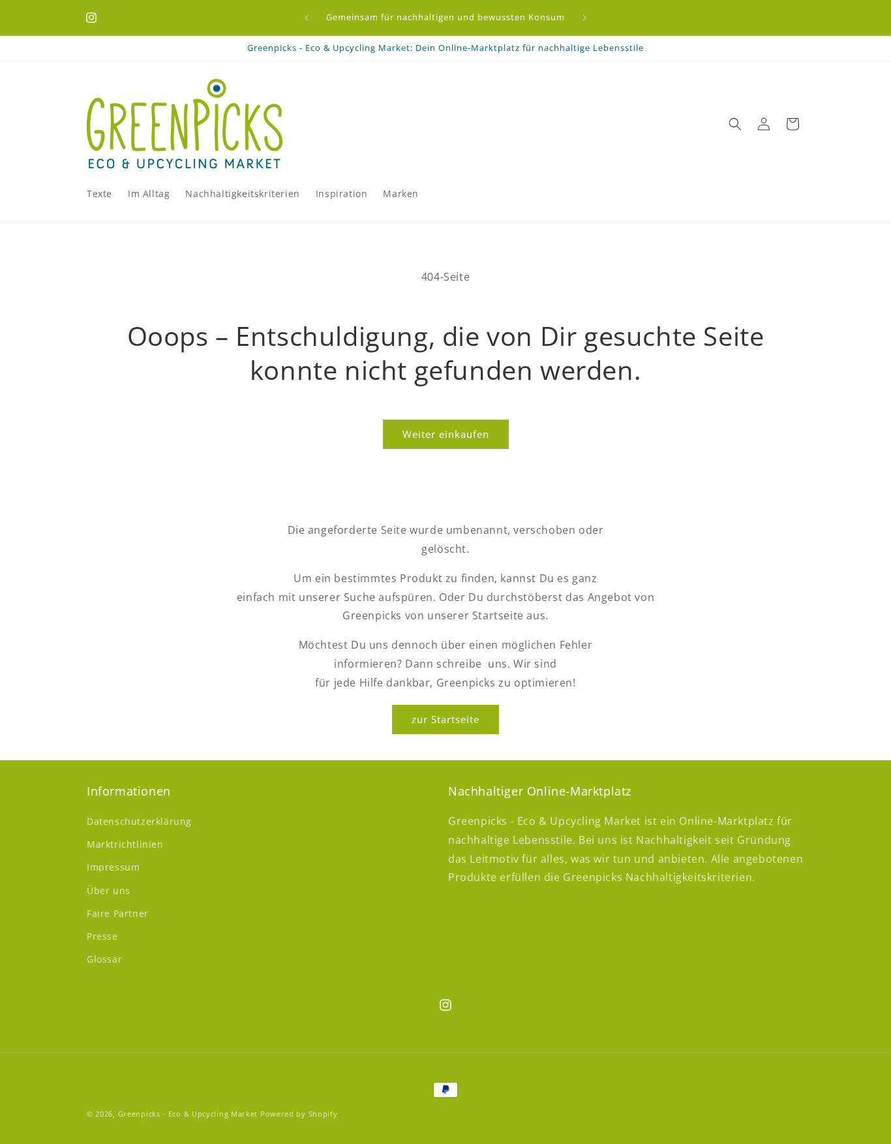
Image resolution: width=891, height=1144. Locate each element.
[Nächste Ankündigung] (584, 17)
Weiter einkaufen (445, 434)
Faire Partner (118, 913)
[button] (735, 124)
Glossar (104, 959)
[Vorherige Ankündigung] (306, 17)
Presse (102, 936)
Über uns (108, 890)
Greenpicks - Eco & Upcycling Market (188, 1114)
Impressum (113, 867)
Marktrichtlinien (125, 844)
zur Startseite (445, 719)
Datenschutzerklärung (139, 821)
